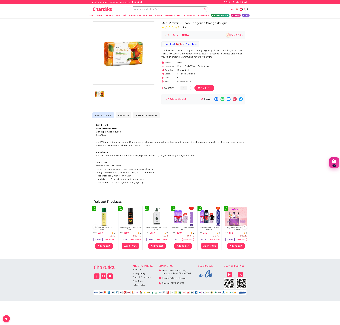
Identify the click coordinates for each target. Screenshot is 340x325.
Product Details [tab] (103, 115)
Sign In (245, 2)
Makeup (159, 15)
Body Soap (203, 66)
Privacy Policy (139, 273)
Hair (124, 15)
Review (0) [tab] (123, 115)
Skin (91, 15)
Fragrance (170, 15)
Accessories (189, 15)
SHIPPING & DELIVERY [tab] (146, 115)
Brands (235, 15)
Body (117, 15)
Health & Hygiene (104, 15)
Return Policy (139, 285)
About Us (137, 269)
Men (179, 15)
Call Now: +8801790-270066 (106, 2)
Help (237, 2)
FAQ (228, 2)
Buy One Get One (220, 15)
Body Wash (190, 66)
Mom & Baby (135, 15)
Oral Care (147, 15)
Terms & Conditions (141, 277)
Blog (245, 15)
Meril (179, 62)
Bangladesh (183, 70)
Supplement (204, 15)
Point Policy (138, 281)
